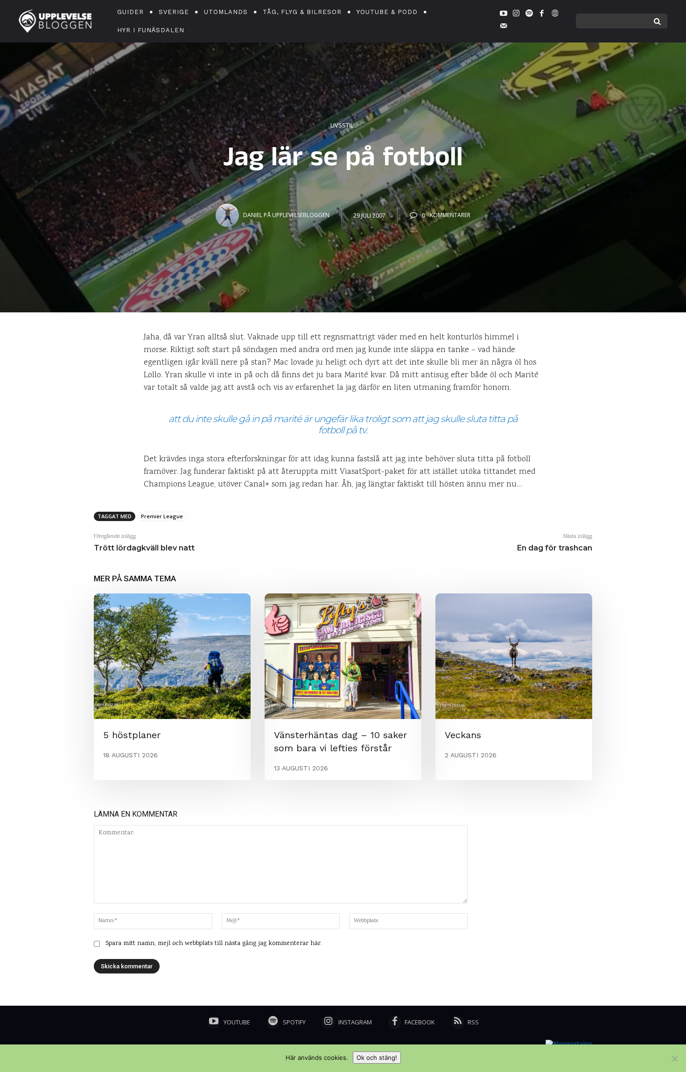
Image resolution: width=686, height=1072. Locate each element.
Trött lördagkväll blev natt (144, 547)
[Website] (554, 15)
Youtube (237, 1022)
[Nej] (674, 1058)
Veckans (463, 735)
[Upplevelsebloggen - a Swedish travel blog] (55, 21)
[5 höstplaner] (172, 656)
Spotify (294, 1022)
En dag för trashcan (554, 547)
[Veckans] (513, 656)
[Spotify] (529, 15)
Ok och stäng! (377, 1057)
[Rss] (458, 1022)
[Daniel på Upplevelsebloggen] (229, 215)
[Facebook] (542, 15)
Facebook (420, 1022)
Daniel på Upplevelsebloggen (286, 215)
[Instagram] (516, 15)
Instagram (355, 1022)
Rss (473, 1022)
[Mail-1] (503, 27)
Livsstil (341, 125)
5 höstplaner (132, 735)
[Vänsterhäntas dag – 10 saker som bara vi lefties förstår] (343, 656)
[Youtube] (503, 15)
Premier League (162, 516)
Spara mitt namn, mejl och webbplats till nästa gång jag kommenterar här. (213, 943)
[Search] (657, 21)
